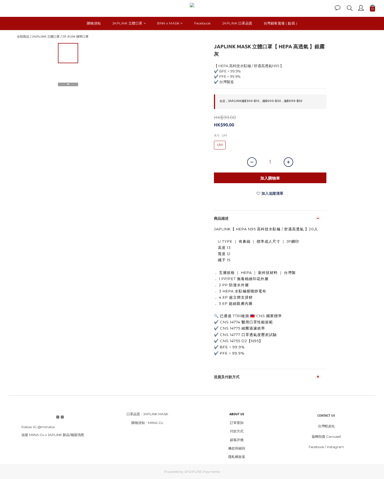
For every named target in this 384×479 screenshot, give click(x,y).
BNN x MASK (168, 23)
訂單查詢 (236, 423)
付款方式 (236, 431)
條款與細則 (236, 448)
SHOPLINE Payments (202, 471)
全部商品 (23, 36)
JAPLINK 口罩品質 (237, 23)
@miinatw (46, 427)
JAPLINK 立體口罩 (127, 23)
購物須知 (94, 23)
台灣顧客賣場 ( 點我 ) (280, 23)
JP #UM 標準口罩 (75, 36)
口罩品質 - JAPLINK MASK (147, 414)
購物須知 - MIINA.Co (147, 423)
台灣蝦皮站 (326, 426)
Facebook (202, 23)
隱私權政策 (236, 457)
